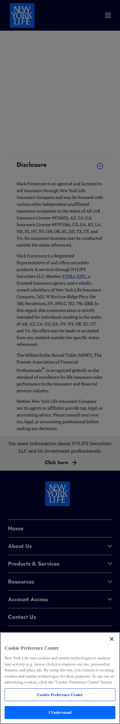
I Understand (60, 712)
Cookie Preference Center (60, 694)
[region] (60, 678)
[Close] (111, 639)
